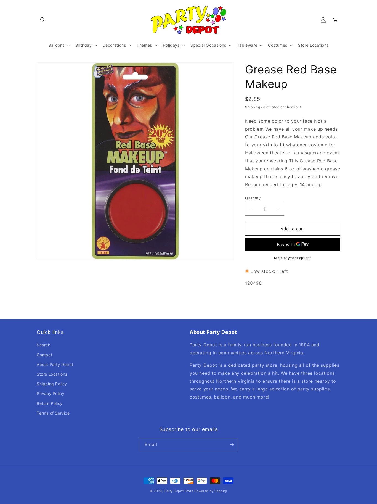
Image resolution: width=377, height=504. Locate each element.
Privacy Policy (50, 393)
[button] (43, 20)
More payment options (292, 258)
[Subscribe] (232, 444)
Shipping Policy (52, 383)
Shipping (252, 107)
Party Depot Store (178, 491)
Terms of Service (53, 413)
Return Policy (50, 403)
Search (44, 344)
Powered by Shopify (210, 491)
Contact (44, 354)
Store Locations (52, 374)
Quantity (253, 198)
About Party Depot (55, 364)
